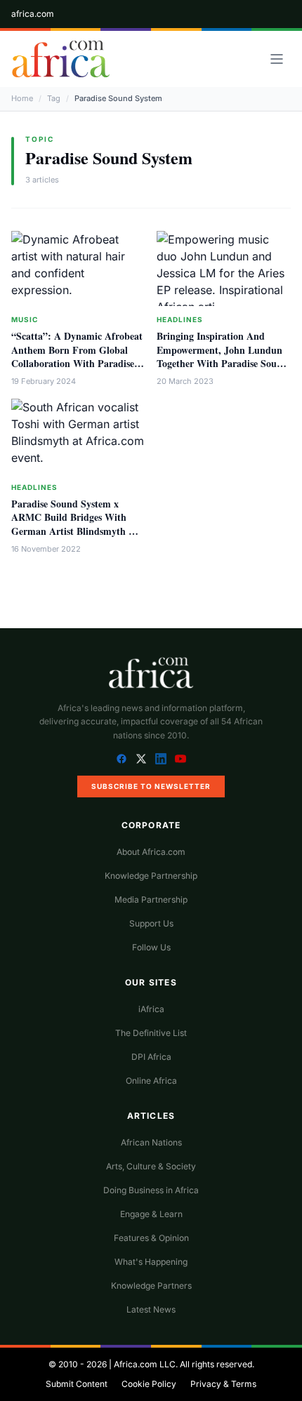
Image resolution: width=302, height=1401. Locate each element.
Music (24, 319)
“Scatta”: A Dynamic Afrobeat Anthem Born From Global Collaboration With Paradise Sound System (77, 356)
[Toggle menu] (277, 59)
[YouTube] (180, 758)
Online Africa (151, 1080)
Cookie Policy (149, 1384)
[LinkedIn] (160, 758)
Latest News (151, 1309)
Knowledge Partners (151, 1285)
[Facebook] (121, 758)
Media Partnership (151, 899)
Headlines (180, 319)
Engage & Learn (151, 1214)
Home (22, 98)
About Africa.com (151, 851)
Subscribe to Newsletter (151, 786)
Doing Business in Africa (151, 1190)
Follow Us (151, 947)
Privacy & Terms (223, 1384)
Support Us (151, 923)
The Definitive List (151, 1033)
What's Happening (151, 1261)
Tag (53, 98)
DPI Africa (151, 1056)
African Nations (151, 1142)
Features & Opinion (151, 1238)
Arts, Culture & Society (151, 1166)
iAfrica (151, 1009)
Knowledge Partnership (151, 875)
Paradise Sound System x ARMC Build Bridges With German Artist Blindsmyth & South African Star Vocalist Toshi (74, 530)
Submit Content (76, 1384)
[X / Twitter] (141, 758)
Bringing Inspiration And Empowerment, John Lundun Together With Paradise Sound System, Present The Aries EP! (222, 356)
